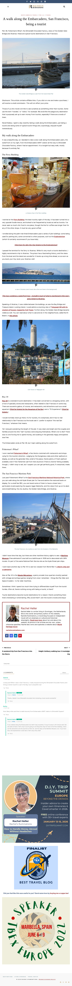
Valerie (14, 695)
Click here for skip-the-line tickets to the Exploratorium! (36, 245)
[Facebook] (27, 1)
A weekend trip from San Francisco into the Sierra (17, 651)
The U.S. (42, 15)
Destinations (8, 976)
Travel (48, 15)
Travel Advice (33, 976)
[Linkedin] (45, 1)
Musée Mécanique (25, 575)
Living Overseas (20, 976)
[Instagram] (34, 1)
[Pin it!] (36, 91)
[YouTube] (37, 1)
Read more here (36, 620)
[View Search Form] (64, 6)
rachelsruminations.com (15, 630)
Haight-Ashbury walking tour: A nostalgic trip (54, 651)
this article (13, 316)
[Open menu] (8, 6)
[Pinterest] (41, 1)
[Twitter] (30, 1)
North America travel (29, 15)
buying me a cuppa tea (59, 893)
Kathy (13, 721)
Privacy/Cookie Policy (47, 979)
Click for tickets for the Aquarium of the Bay (26, 409)
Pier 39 (5, 401)
